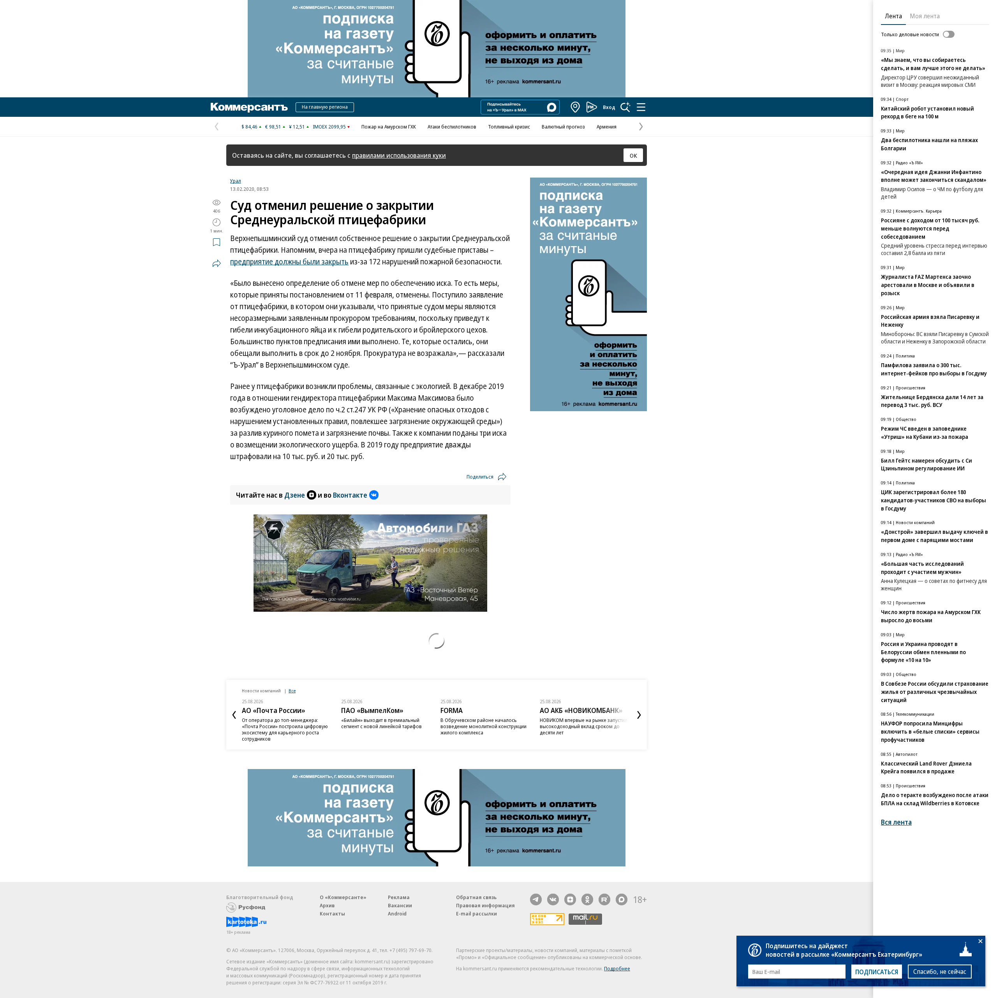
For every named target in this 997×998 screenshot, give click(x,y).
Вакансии (400, 905)
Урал (235, 180)
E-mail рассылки (476, 913)
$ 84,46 (249, 126)
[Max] (621, 899)
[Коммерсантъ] (249, 107)
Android (397, 913)
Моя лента (925, 16)
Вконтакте (350, 495)
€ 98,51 (273, 126)
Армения (607, 126)
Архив (327, 905)
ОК (633, 155)
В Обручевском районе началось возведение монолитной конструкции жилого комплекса (483, 726)
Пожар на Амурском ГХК (388, 126)
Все (292, 690)
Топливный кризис (509, 126)
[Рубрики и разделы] (641, 107)
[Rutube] (604, 899)
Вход (609, 107)
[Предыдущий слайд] (234, 715)
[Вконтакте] (553, 899)
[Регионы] (575, 107)
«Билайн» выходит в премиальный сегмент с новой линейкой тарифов (381, 723)
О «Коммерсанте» (343, 897)
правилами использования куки (399, 155)
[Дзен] (570, 899)
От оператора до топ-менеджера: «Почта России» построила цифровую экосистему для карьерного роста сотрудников (285, 729)
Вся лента (896, 822)
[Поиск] (625, 107)
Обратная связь (476, 897)
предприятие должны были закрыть (289, 262)
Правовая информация (485, 905)
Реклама (399, 897)
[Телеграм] (536, 899)
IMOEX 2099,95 (329, 126)
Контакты (332, 913)
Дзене (294, 495)
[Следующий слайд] (639, 715)
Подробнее (617, 968)
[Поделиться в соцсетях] (216, 263)
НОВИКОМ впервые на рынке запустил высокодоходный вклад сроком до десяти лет (583, 726)
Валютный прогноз (563, 126)
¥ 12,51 (297, 126)
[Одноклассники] (587, 899)
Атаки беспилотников (452, 126)
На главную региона (325, 106)
